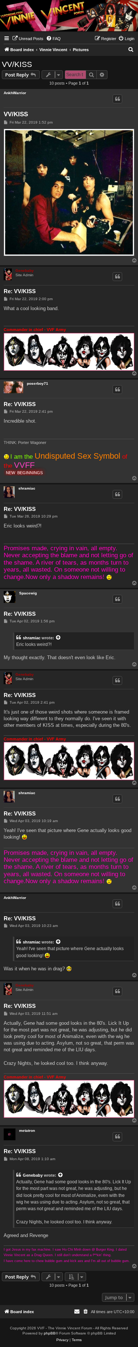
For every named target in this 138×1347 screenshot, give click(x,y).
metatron (27, 1131)
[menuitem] (27, 38)
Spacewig (28, 593)
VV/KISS (17, 64)
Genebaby (24, 271)
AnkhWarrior (15, 93)
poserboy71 (37, 383)
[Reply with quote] (117, 99)
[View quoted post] (58, 638)
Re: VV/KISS (20, 291)
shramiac (26, 488)
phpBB (50, 1333)
